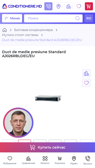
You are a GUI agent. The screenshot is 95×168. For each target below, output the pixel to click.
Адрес (74, 163)
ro (88, 18)
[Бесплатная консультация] (18, 123)
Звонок (87, 163)
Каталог (45, 163)
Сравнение (28, 163)
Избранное (9, 163)
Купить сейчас (51, 147)
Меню (15, 18)
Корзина (60, 163)
